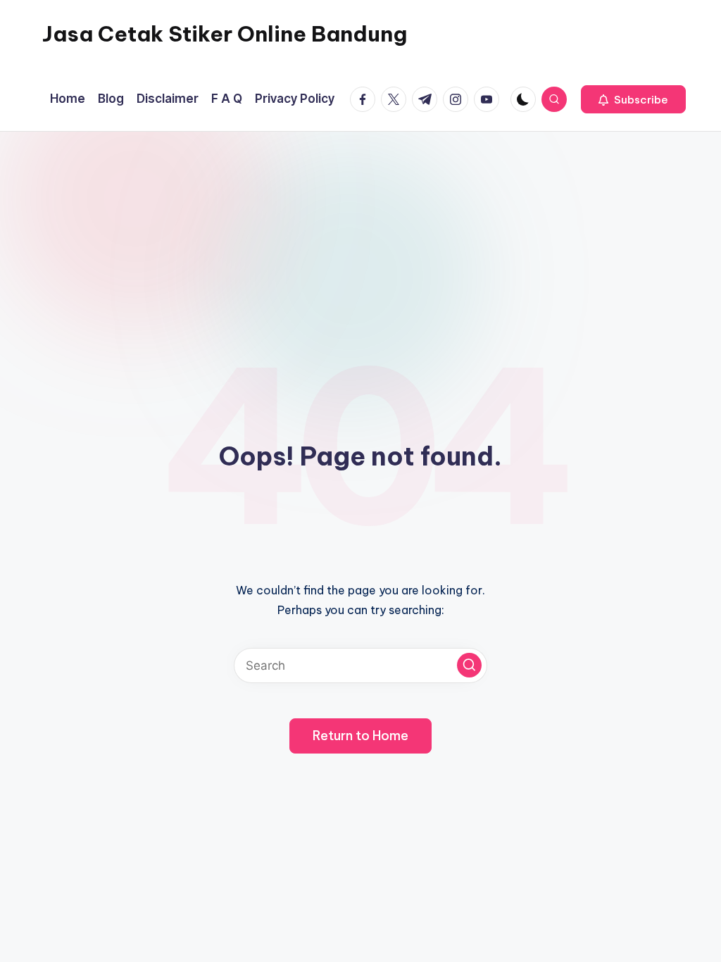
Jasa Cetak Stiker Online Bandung (224, 33)
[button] (633, 99)
